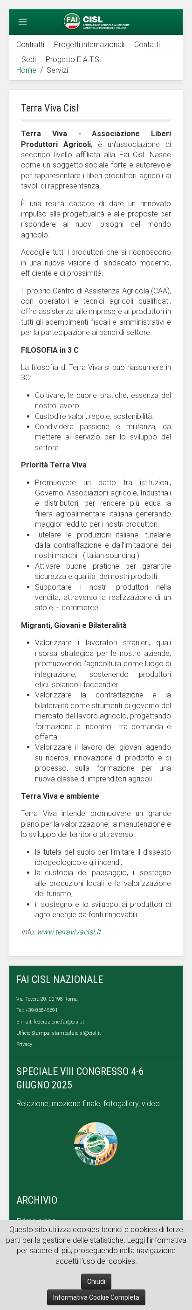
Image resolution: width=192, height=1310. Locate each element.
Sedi (28, 59)
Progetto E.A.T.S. (73, 59)
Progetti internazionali (89, 44)
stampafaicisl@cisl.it (76, 1033)
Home (26, 70)
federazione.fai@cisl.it (59, 1022)
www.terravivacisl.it (69, 931)
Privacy (24, 1044)
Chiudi (96, 1281)
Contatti (147, 44)
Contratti (30, 44)
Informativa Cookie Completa (96, 1297)
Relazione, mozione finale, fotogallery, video (89, 1103)
